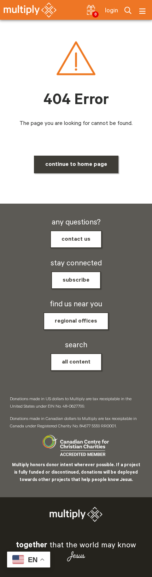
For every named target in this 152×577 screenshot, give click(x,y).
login (111, 10)
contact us (76, 239)
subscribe (76, 280)
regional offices (76, 321)
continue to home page (76, 164)
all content (76, 362)
